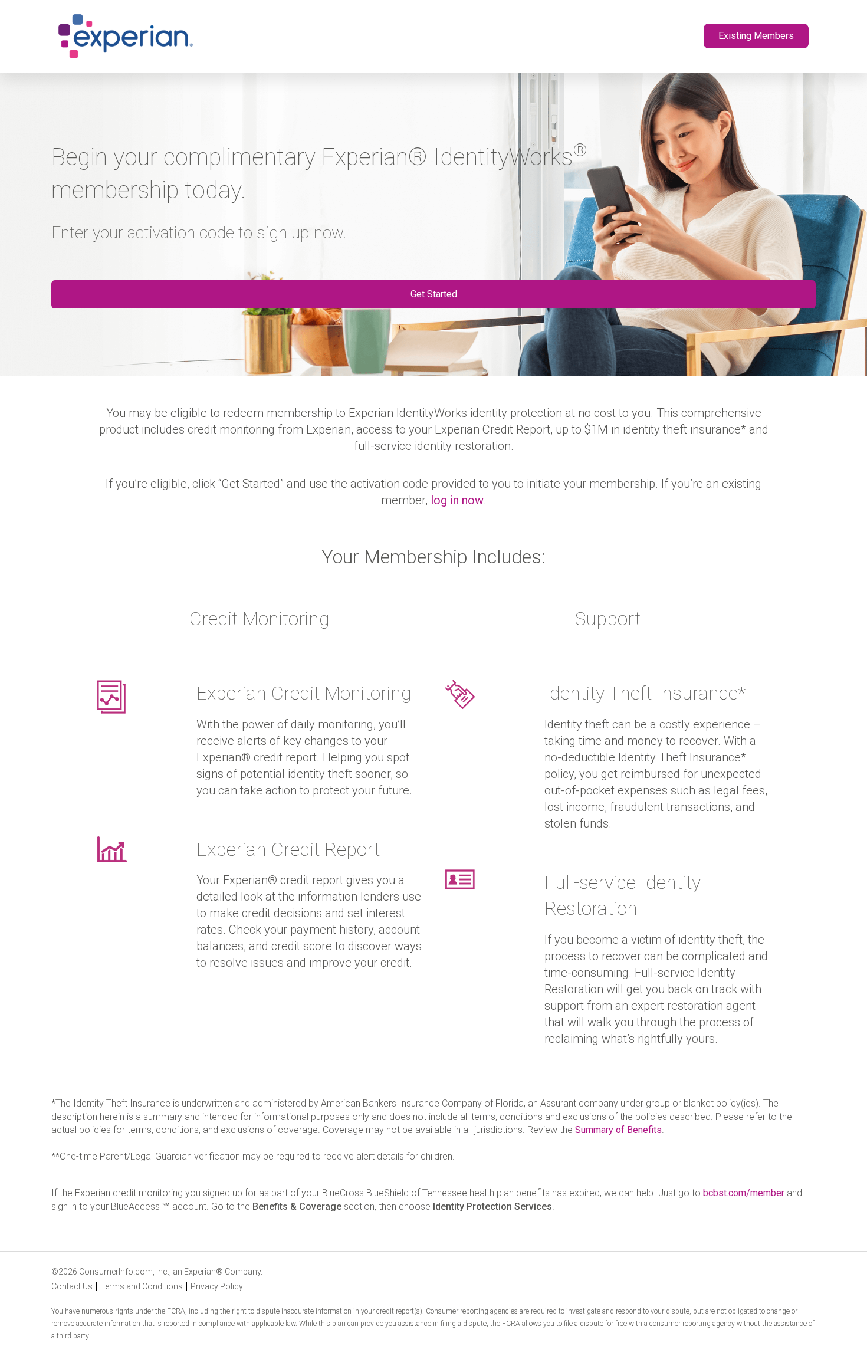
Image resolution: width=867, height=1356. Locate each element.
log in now (457, 500)
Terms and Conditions (141, 1286)
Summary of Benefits (618, 1129)
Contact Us (72, 1286)
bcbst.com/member (743, 1193)
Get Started (433, 293)
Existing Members (756, 35)
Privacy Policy (217, 1286)
